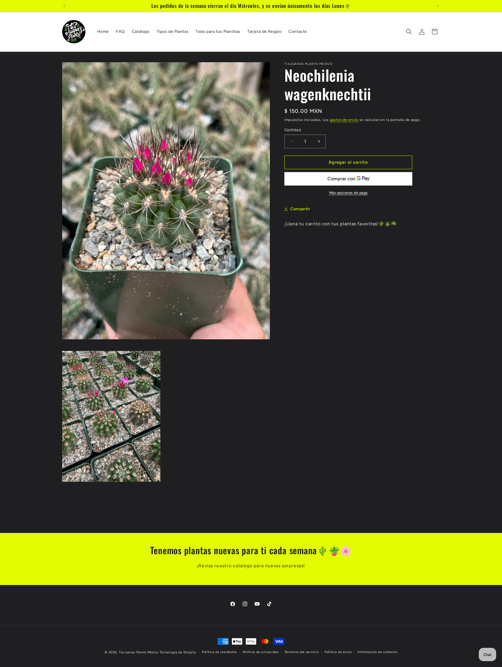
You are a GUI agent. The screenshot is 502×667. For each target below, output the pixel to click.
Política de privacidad (261, 652)
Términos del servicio (301, 652)
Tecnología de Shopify (178, 652)
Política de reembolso (219, 652)
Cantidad (292, 130)
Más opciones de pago (348, 193)
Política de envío (338, 652)
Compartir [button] (300, 208)
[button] (409, 31)
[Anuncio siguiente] (437, 5)
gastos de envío (344, 120)
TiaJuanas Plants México (139, 652)
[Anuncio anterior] (64, 5)
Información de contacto (377, 652)
